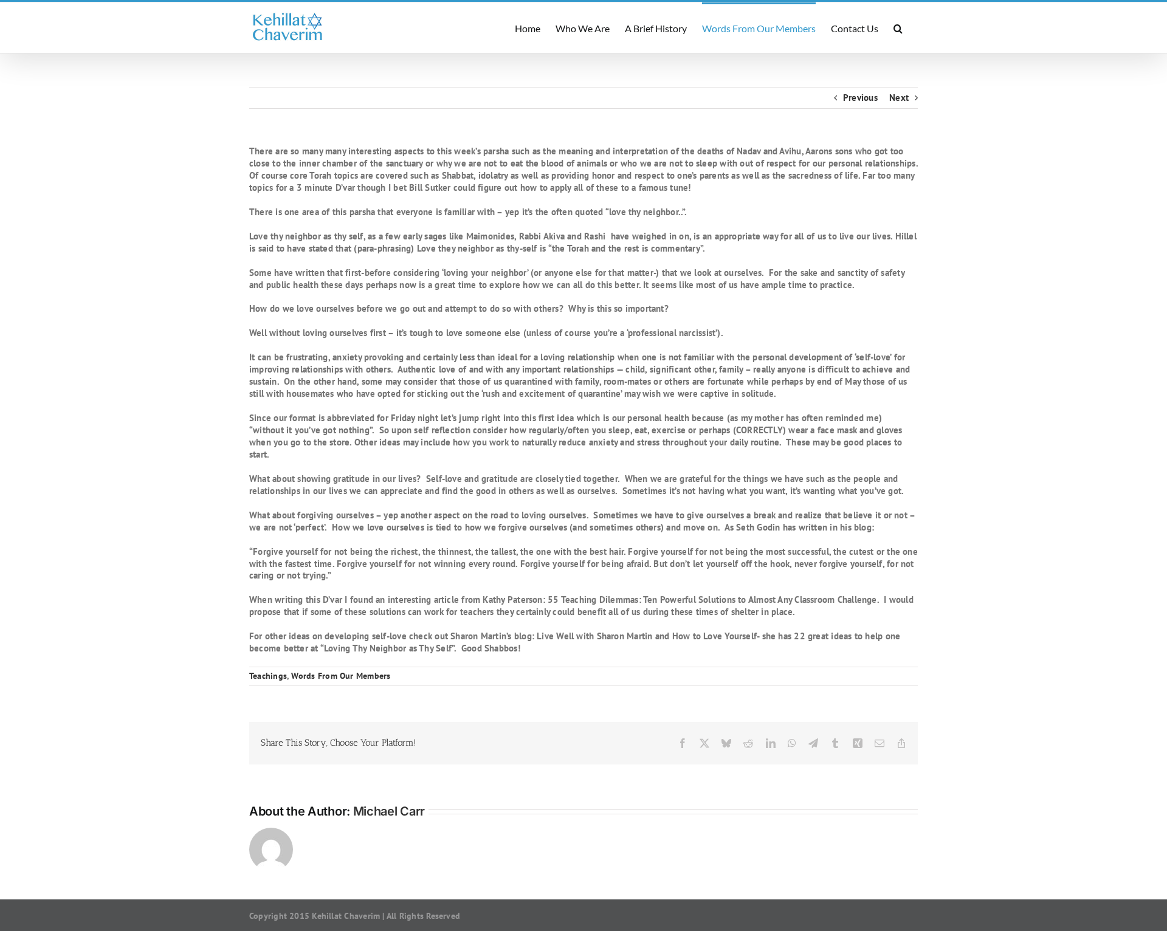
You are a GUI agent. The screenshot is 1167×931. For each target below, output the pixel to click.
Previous (860, 97)
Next (899, 97)
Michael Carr (389, 811)
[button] (898, 27)
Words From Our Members (340, 675)
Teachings (268, 675)
